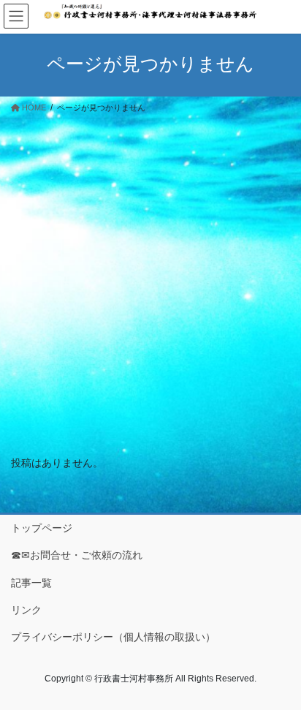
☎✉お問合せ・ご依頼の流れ (76, 555)
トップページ (41, 528)
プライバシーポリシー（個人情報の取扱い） (113, 637)
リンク (26, 610)
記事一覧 (31, 583)
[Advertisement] (150, 276)
